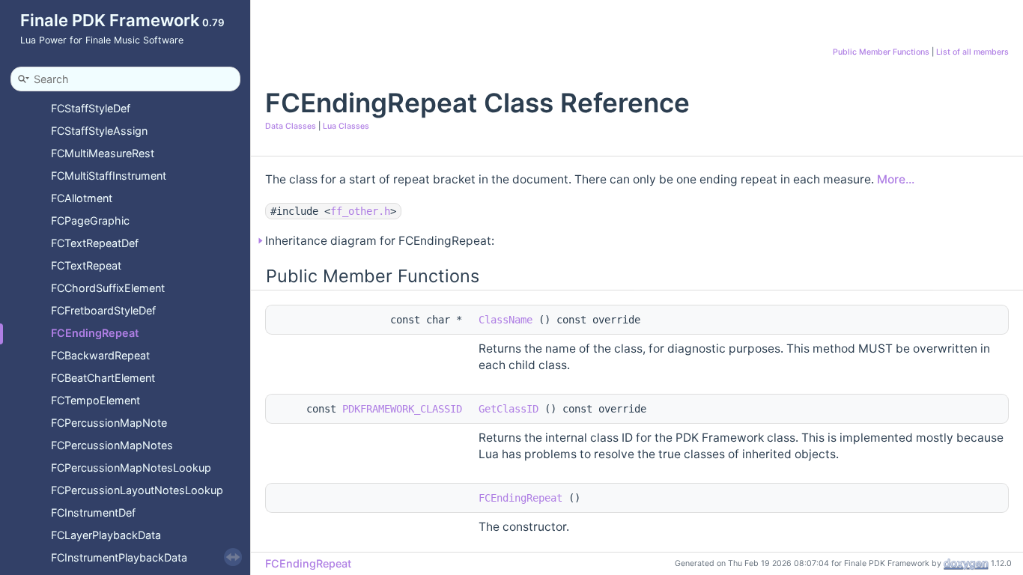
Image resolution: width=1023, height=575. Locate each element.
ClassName (505, 320)
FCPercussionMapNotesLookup (131, 467)
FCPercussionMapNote (109, 422)
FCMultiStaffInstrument (108, 175)
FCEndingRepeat (95, 332)
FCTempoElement (95, 400)
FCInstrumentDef (93, 512)
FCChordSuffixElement (108, 288)
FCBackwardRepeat (100, 355)
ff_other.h (360, 211)
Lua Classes (346, 126)
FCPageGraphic (90, 220)
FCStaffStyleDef (90, 108)
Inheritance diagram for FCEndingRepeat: (379, 241)
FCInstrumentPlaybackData (119, 557)
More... (895, 179)
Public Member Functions (881, 52)
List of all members (972, 52)
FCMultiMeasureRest (102, 153)
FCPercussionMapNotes (112, 445)
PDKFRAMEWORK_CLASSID (402, 409)
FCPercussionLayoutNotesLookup (137, 490)
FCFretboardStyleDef (103, 310)
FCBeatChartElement (103, 377)
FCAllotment (81, 198)
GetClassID (508, 409)
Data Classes (290, 126)
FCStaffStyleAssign (99, 130)
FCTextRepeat (86, 265)
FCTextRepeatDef (95, 243)
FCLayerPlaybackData (106, 535)
